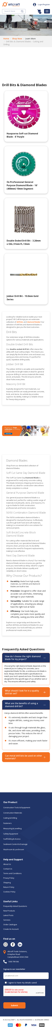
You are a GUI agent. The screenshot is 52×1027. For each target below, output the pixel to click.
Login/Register (44, 4)
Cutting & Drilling (10, 818)
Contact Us (7, 869)
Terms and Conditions (12, 873)
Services (6, 920)
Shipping (7, 882)
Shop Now (17, 38)
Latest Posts (8, 915)
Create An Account (11, 929)
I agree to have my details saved (22, 982)
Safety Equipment (10, 833)
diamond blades (33, 322)
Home (6, 38)
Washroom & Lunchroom (13, 849)
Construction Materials (12, 813)
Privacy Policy (8, 878)
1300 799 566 (13, 961)
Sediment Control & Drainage (15, 844)
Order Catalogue (10, 924)
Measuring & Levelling (12, 828)
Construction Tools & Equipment (16, 807)
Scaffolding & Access (12, 839)
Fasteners (7, 823)
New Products (9, 910)
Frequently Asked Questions (15, 906)
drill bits (20, 322)
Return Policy (8, 887)
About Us (7, 864)
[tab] (26, 658)
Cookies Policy (9, 891)
